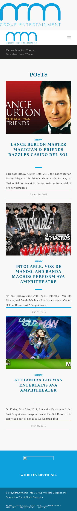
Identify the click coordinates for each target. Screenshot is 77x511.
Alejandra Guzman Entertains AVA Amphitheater (38, 385)
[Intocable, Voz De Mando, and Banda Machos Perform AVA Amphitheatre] (38, 229)
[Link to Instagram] (51, 501)
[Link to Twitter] (46, 501)
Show (38, 139)
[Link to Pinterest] (63, 501)
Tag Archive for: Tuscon (20, 50)
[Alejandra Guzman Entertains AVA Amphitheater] (38, 343)
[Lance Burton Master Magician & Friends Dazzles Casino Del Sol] (38, 107)
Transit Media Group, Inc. (31, 497)
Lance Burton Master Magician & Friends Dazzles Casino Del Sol (38, 149)
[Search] (61, 37)
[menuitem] (61, 37)
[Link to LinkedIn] (68, 501)
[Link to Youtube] (57, 501)
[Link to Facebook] (40, 501)
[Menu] (69, 37)
